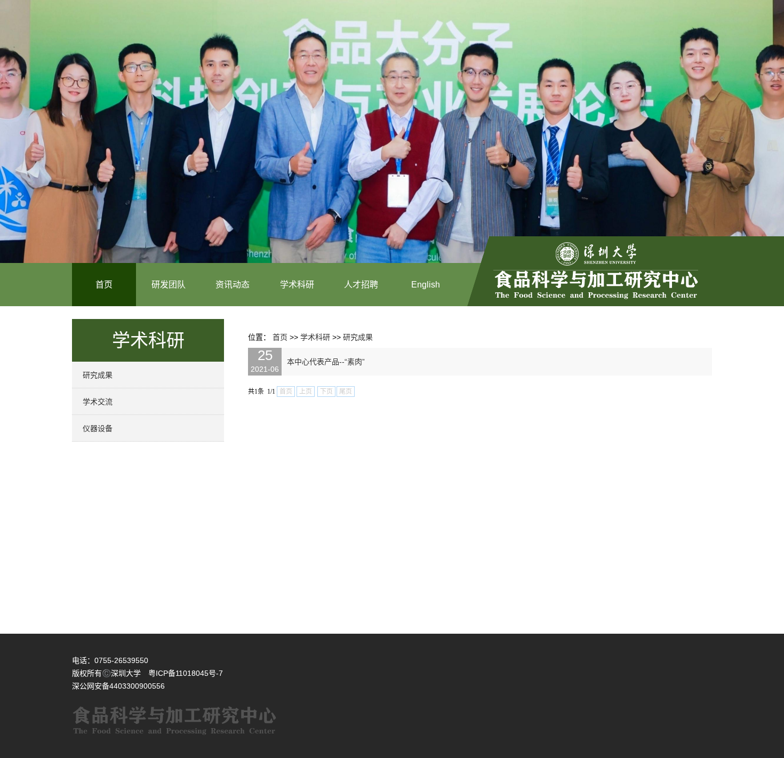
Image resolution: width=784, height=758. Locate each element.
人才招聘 (361, 284)
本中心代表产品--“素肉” (326, 361)
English (425, 284)
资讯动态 (232, 284)
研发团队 (168, 284)
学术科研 (297, 284)
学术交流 (98, 401)
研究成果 (98, 375)
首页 (104, 284)
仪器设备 (98, 428)
